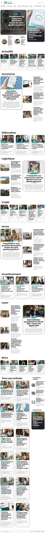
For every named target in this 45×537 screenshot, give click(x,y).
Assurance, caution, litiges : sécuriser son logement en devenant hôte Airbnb (38, 111)
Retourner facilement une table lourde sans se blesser (16, 189)
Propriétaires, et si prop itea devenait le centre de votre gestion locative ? (16, 20)
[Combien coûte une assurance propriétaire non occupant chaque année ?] (27, 99)
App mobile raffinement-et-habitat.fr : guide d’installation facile (13, 369)
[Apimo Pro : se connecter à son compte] (5, 56)
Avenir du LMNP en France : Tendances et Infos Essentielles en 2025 (38, 146)
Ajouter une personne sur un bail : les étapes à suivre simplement (7, 146)
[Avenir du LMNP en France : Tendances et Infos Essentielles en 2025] (37, 139)
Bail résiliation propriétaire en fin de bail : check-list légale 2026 (33, 323)
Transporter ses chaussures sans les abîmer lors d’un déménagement (34, 178)
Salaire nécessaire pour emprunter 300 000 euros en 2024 (40, 213)
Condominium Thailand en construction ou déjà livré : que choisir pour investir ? (7, 289)
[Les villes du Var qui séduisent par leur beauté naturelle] (5, 180)
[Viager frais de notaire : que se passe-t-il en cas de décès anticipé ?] (27, 263)
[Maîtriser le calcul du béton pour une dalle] (5, 362)
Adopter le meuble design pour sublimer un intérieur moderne (13, 62)
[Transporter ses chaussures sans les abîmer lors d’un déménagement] (33, 167)
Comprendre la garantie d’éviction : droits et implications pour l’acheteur (22, 63)
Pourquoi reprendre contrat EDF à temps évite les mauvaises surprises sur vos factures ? (41, 63)
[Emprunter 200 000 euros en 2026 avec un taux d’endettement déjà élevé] (23, 207)
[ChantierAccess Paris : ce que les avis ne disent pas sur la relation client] (40, 362)
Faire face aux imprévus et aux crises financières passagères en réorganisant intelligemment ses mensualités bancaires (32, 215)
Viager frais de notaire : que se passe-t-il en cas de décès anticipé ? (38, 260)
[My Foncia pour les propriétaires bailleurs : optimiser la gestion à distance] (7, 456)
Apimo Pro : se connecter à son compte (4, 61)
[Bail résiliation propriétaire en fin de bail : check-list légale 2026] (33, 311)
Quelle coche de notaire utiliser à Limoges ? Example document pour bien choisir (22, 442)
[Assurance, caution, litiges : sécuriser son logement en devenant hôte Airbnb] (27, 114)
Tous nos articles (12, 378)
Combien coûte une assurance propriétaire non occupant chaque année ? (38, 95)
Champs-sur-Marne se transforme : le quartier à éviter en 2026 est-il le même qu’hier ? (6, 490)
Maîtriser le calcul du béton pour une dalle (4, 368)
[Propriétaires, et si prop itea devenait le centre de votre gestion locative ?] (11, 235)
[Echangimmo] (8, 2)
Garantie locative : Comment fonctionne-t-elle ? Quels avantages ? (15, 327)
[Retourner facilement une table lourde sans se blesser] (5, 192)
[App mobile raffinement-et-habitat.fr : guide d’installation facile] (14, 362)
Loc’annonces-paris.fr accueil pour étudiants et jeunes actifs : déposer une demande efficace (22, 491)
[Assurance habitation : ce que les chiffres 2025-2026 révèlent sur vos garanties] (27, 83)
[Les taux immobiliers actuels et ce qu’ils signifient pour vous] (14, 207)
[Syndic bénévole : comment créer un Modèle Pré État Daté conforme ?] (17, 41)
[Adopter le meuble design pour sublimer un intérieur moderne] (14, 56)
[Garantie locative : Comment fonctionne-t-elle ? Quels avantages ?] (5, 330)
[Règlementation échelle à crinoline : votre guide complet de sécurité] (23, 362)
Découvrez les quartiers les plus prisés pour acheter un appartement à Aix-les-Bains (32, 63)
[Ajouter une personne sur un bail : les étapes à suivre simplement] (7, 139)
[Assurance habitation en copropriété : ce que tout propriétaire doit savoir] (11, 82)
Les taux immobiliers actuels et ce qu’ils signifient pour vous (13, 213)
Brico (5, 357)
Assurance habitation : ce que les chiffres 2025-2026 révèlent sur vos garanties (38, 80)
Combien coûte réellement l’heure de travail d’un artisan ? (31, 369)
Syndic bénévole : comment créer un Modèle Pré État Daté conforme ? (23, 41)
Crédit (5, 202)
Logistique (8, 158)
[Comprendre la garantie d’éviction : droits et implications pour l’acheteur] (23, 56)
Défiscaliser (9, 132)
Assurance (32, 26)
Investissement (11, 274)
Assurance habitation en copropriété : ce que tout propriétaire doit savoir (35, 33)
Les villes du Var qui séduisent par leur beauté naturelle (16, 177)
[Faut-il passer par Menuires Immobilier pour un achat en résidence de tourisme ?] (37, 280)
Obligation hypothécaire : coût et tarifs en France (4, 212)
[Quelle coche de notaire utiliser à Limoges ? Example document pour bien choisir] (22, 433)
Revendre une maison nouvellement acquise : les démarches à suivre (22, 288)
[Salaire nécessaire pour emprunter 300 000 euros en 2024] (40, 207)
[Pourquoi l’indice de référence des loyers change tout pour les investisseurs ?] (22, 507)
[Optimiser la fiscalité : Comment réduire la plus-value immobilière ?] (22, 139)
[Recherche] (39, 2)
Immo (16, 14)
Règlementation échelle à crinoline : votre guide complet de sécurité (23, 369)
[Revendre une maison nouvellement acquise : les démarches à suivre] (22, 280)
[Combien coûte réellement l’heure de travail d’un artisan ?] (32, 362)
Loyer (5, 302)
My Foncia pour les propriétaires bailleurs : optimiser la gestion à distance (7, 465)
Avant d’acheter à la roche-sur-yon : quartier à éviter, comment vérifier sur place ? (10, 41)
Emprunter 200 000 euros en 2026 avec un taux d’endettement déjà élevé (23, 213)
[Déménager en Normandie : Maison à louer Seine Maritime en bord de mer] (5, 167)
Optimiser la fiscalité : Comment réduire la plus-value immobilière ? (22, 146)
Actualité (3, 58)
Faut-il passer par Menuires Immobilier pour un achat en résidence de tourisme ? (37, 288)
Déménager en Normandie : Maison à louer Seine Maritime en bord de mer (16, 164)
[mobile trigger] (2, 2)
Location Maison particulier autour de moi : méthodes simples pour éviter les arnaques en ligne (22, 465)
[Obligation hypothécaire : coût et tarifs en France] (5, 207)
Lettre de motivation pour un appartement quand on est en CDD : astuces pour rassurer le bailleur (16, 343)
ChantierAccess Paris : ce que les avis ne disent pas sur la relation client (41, 368)
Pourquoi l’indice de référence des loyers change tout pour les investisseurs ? (22, 515)
